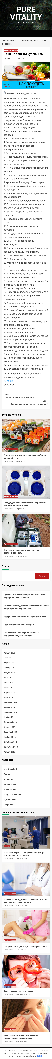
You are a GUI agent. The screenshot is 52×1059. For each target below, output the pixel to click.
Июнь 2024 (9, 682)
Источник (9, 380)
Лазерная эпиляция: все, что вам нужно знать (25, 616)
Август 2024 (9, 672)
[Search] (47, 33)
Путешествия (10, 799)
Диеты (7, 774)
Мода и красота (11, 784)
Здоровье (8, 779)
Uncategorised (10, 769)
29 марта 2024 (20, 461)
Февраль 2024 (10, 702)
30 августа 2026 (21, 858)
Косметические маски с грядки (19, 624)
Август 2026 (9, 653)
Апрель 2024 (10, 692)
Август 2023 (9, 727)
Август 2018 (9, 752)
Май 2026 (8, 658)
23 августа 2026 (21, 994)
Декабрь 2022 (10, 732)
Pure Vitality (26, 13)
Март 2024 (9, 697)
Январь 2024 (9, 707)
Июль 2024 (9, 677)
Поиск (6, 566)
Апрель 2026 (10, 663)
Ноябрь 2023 (10, 717)
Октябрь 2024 (10, 667)
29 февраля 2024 (22, 509)
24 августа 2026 (21, 905)
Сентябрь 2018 (11, 747)
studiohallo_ (9, 58)
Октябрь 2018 (10, 742)
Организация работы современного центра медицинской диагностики (24, 596)
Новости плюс (10, 789)
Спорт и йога (10, 804)
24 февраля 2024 (22, 556)
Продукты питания (11, 50)
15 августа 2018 (22, 58)
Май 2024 (8, 687)
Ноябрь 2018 (10, 737)
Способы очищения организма (19, 396)
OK (39, 1056)
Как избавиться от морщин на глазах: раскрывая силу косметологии (21, 634)
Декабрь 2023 (10, 712)
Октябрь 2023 (10, 722)
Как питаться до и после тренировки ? (29, 402)
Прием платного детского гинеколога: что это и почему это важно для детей (26, 607)
